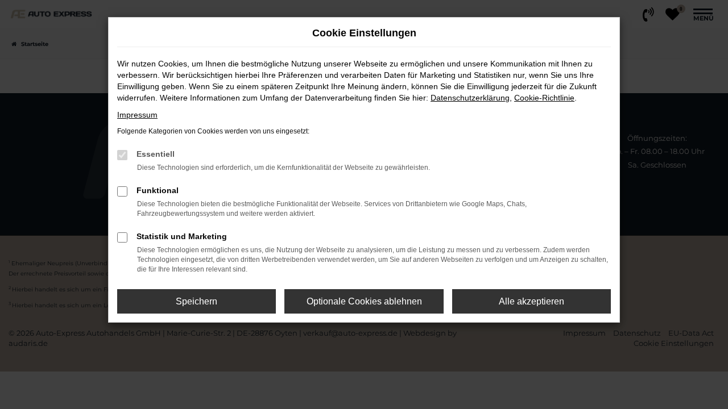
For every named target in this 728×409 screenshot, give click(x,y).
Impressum (137, 114)
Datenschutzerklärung (470, 97)
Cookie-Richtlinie (544, 97)
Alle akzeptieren (531, 301)
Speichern (196, 301)
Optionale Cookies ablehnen (364, 301)
